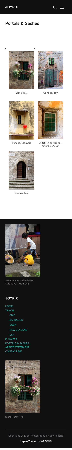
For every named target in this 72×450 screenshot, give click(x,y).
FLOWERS (11, 339)
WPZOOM (46, 441)
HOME (9, 306)
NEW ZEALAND (18, 329)
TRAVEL (10, 310)
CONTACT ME (13, 351)
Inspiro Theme (28, 441)
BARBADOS (16, 319)
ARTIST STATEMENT (17, 347)
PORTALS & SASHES (17, 343)
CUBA (12, 324)
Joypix (11, 7)
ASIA (12, 314)
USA (12, 334)
